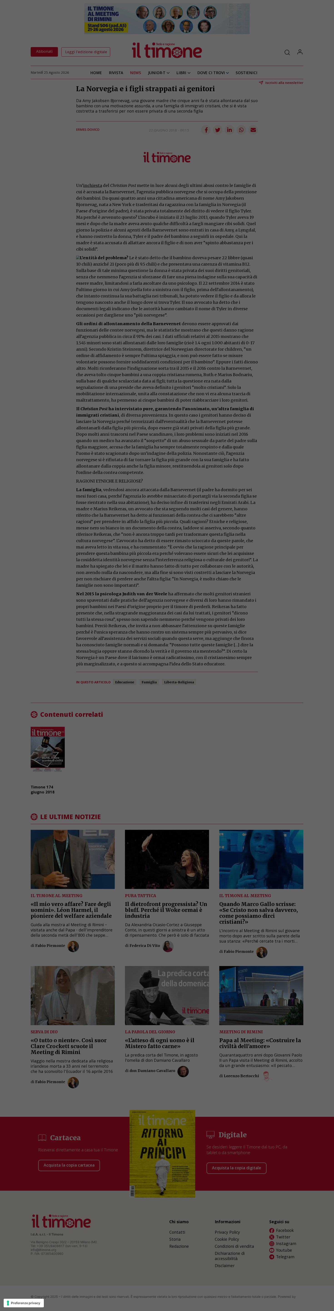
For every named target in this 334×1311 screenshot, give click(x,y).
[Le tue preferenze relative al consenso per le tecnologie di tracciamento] (24, 1303)
